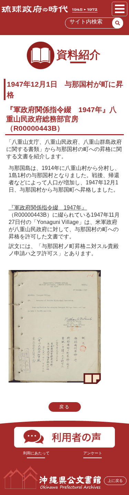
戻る (64, 406)
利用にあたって (36, 453)
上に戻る (115, 480)
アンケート (92, 453)
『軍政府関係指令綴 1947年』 (48, 208)
